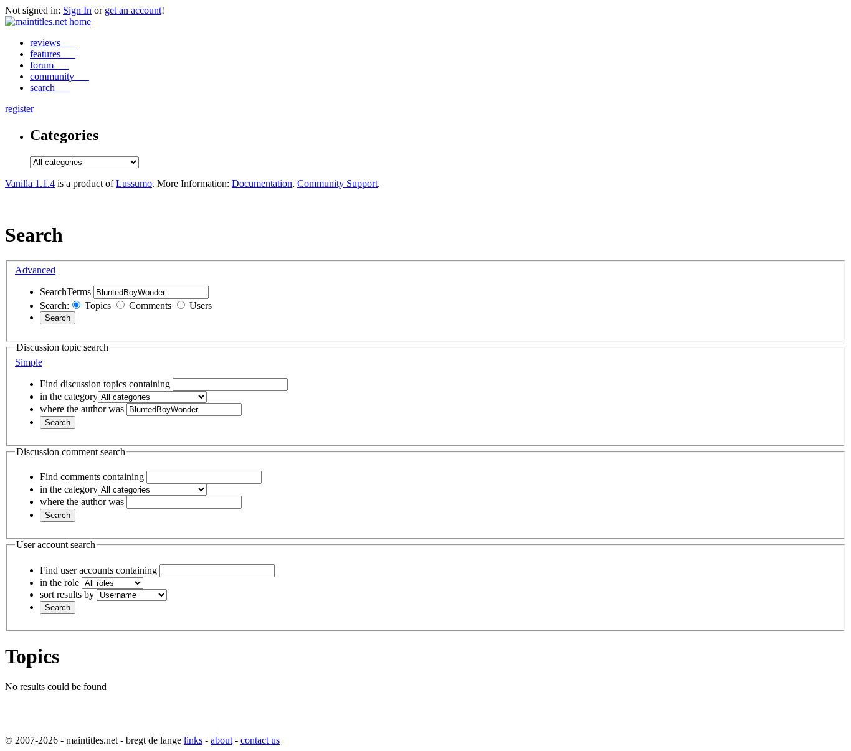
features (46, 54)
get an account (133, 10)
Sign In (77, 10)
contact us (260, 740)
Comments (150, 305)
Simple (28, 362)
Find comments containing (92, 476)
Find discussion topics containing (105, 384)
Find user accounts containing (98, 570)
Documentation (262, 183)
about (221, 740)
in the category (69, 396)
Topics (98, 305)
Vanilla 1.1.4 (30, 183)
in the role (59, 582)
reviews (46, 42)
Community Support (337, 183)
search (43, 87)
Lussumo (134, 183)
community (53, 76)
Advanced (35, 270)
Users (200, 305)
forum (43, 65)
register (19, 108)
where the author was (82, 409)
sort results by (67, 594)
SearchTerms (65, 291)
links (193, 740)
